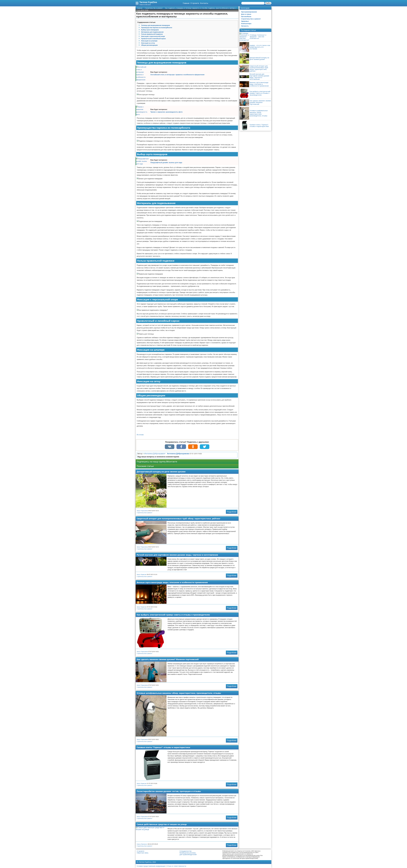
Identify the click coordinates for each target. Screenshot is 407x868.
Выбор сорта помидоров (150, 30)
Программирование (249, 12)
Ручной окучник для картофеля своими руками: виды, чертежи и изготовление (177, 555)
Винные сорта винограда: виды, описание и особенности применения (172, 582)
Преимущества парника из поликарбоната (156, 28)
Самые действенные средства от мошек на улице (162, 824)
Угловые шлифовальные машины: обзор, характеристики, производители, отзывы (179, 693)
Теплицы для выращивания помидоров (155, 25)
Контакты (204, 3)
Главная (186, 3)
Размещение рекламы (188, 853)
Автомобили (246, 16)
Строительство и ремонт (144, 513)
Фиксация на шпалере (149, 41)
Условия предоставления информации (151, 866)
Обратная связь (142, 853)
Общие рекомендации (149, 45)
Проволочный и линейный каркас (153, 39)
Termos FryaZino (148, 2)
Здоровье (245, 21)
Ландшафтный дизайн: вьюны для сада (166, 162)
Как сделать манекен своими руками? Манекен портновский (168, 659)
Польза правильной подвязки (152, 34)
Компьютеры (246, 23)
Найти (268, 3)
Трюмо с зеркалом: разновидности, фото (166, 112)
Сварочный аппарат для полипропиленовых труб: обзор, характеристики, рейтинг (178, 518)
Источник (140, 435)
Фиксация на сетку (148, 43)
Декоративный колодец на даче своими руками (161, 471)
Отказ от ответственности (176, 866)
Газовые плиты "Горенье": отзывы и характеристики (163, 747)
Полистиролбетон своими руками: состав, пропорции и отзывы (169, 791)
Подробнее (231, 512)
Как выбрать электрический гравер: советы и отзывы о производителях (173, 614)
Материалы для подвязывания (152, 32)
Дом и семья (246, 14)
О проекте (194, 3)
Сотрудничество (186, 851)
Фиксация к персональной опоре (153, 36)
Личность (245, 26)
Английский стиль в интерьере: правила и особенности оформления (177, 74)
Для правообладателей (188, 854)
